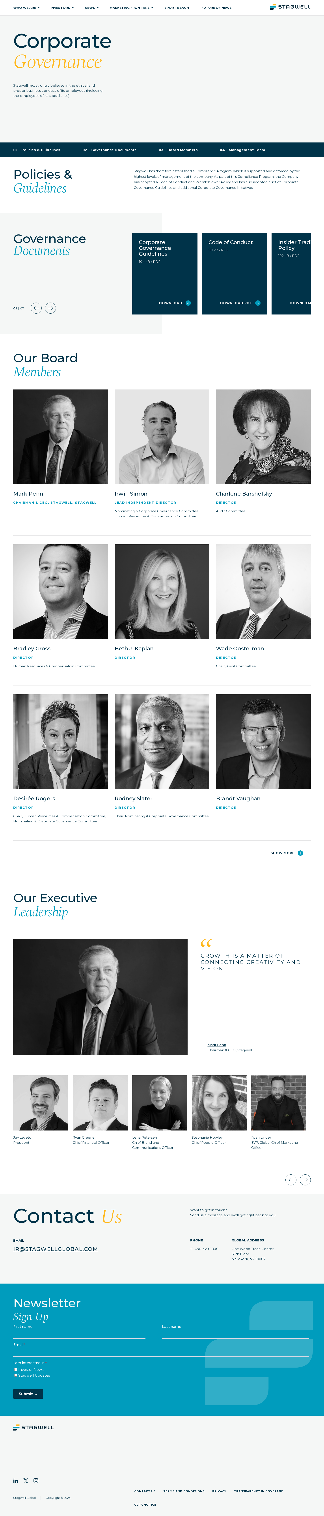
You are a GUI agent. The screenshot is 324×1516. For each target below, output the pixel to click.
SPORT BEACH (176, 8)
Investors (60, 8)
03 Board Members (178, 150)
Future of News (216, 8)
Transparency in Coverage (258, 1491)
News (90, 8)
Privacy (219, 1491)
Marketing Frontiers (130, 8)
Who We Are (24, 8)
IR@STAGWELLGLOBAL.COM (55, 1249)
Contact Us (145, 1491)
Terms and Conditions (184, 1491)
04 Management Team (242, 150)
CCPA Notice (145, 1504)
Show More (282, 853)
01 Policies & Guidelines (36, 150)
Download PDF (236, 303)
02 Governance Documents (109, 150)
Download (170, 303)
